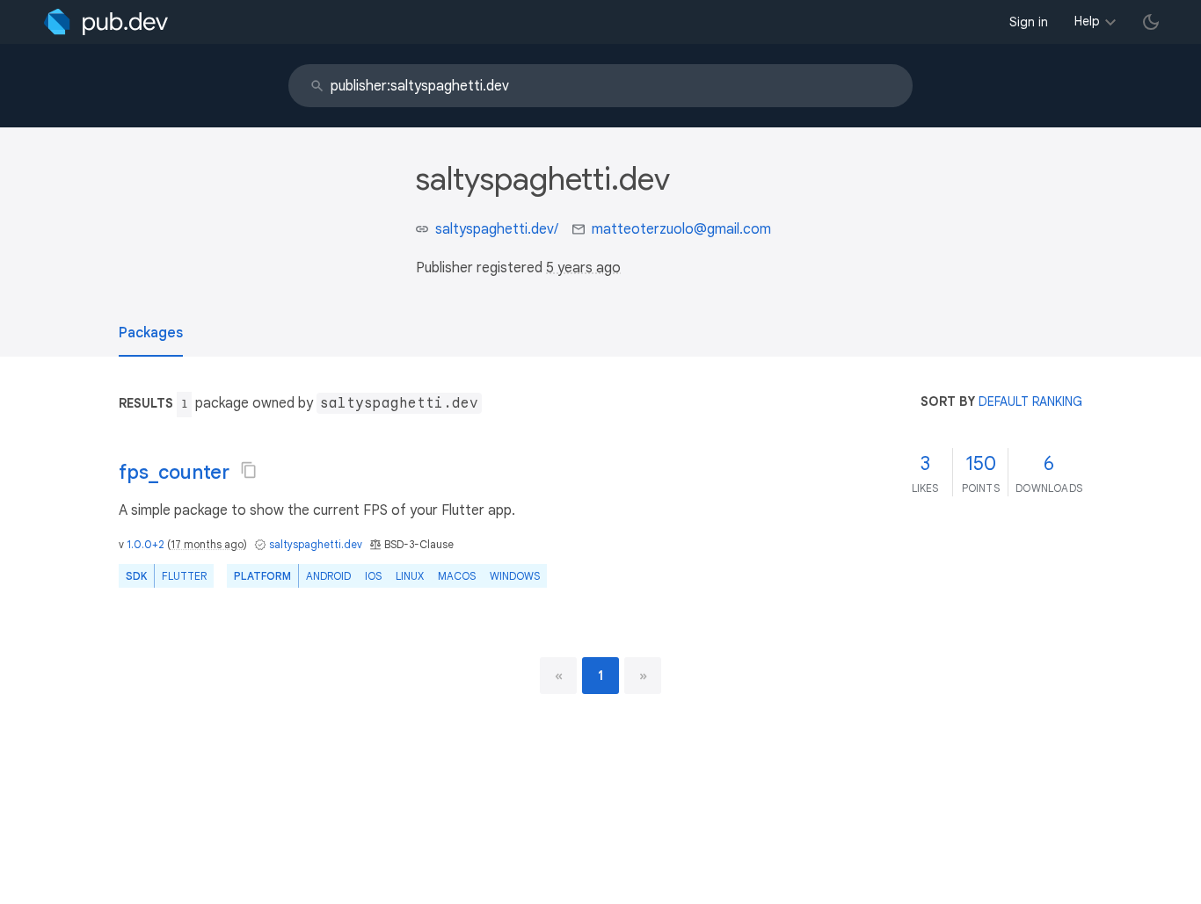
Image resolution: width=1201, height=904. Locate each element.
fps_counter (174, 472)
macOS (457, 575)
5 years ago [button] (583, 268)
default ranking (1030, 401)
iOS (373, 575)
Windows (515, 575)
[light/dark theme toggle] (1150, 22)
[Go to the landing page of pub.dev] (106, 22)
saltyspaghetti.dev (315, 544)
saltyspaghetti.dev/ (496, 229)
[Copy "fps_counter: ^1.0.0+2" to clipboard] (249, 470)
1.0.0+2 (145, 544)
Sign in (1028, 22)
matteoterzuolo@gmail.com (681, 229)
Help (1087, 21)
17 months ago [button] (207, 544)
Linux (410, 575)
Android (328, 575)
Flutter (184, 575)
